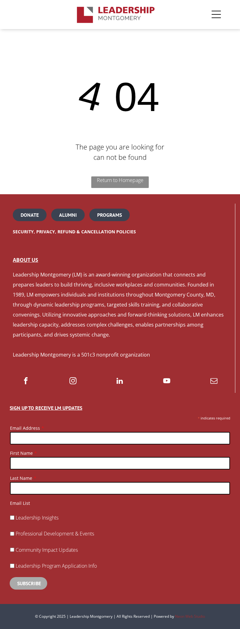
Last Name (21, 478)
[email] (213, 381)
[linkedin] (119, 381)
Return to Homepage (120, 180)
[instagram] (73, 381)
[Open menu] (216, 14)
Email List (20, 503)
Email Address (25, 428)
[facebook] (25, 381)
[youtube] (166, 381)
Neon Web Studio (190, 616)
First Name (21, 453)
